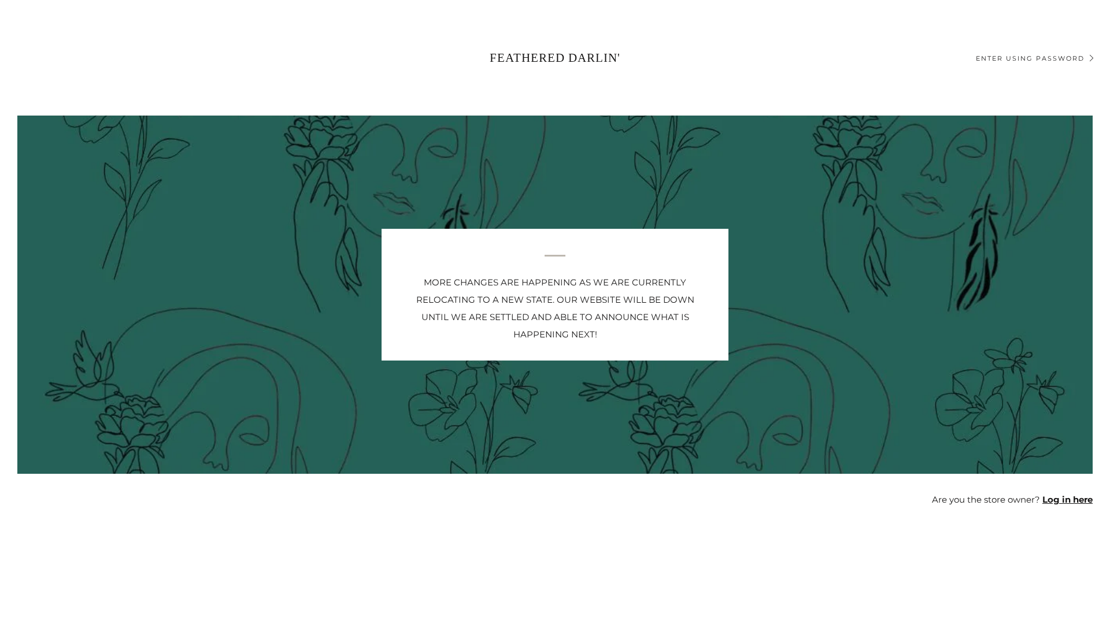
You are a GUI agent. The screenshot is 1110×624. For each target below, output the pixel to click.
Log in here (1067, 499)
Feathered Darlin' (555, 58)
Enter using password (1030, 58)
